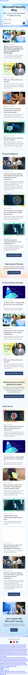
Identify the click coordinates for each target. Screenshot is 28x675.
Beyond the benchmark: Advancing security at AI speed (13, 139)
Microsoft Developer (13, 660)
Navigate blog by (7, 19)
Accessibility (8, 666)
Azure (7, 660)
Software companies (9, 663)
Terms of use (9, 672)
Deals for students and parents (21, 654)
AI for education (3, 656)
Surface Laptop (8, 644)
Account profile (22, 647)
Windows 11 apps (15, 647)
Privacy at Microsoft (15, 664)
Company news (7, 664)
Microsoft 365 (23, 657)
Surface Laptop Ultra (16, 644)
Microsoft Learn (21, 660)
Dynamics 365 (16, 657)
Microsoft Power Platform (5, 659)
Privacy (23, 671)
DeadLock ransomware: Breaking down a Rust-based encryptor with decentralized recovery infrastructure (13, 176)
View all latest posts (14, 594)
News (5, 44)
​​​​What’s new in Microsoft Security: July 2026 (13, 80)
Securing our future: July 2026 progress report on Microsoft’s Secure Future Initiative (12, 110)
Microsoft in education (4, 651)
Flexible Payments (23, 650)
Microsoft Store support (13, 649)
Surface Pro (2, 644)
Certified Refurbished (4, 650)
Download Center (3, 649)
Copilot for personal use (22, 646)
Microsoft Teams (14, 659)
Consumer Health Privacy (5, 671)
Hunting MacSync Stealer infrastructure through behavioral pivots (13, 517)
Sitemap (12, 671)
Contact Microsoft (18, 671)
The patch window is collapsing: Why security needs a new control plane (14, 303)
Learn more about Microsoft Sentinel (14, 396)
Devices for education (14, 651)
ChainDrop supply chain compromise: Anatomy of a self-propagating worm (13, 241)
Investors (21, 664)
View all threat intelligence (14, 255)
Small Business (3, 660)
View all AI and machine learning (14, 373)
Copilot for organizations (11, 646)
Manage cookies (3, 672)
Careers (21, 663)
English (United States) (4, 667)
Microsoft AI (2, 657)
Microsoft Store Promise (14, 650)
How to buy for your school (21, 653)
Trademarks (15, 672)
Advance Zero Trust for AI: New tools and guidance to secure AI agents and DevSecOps (13, 50)
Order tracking (24, 649)
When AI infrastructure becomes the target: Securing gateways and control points (14, 428)
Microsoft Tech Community (16, 661)
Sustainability (14, 666)
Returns (19, 649)
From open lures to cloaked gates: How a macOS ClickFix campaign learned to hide (13, 212)
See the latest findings (14, 272)
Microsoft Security (9, 657)
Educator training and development (7, 654)
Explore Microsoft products (5, 647)
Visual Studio (17, 663)
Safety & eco (20, 672)
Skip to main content (4, 0)
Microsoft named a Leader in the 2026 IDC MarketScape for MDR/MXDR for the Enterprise (13, 546)
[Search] (24, 23)
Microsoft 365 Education (9, 653)
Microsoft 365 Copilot (22, 659)
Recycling (25, 672)
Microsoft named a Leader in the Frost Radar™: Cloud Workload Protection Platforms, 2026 (13, 486)
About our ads (3, 674)
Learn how (14, 630)
